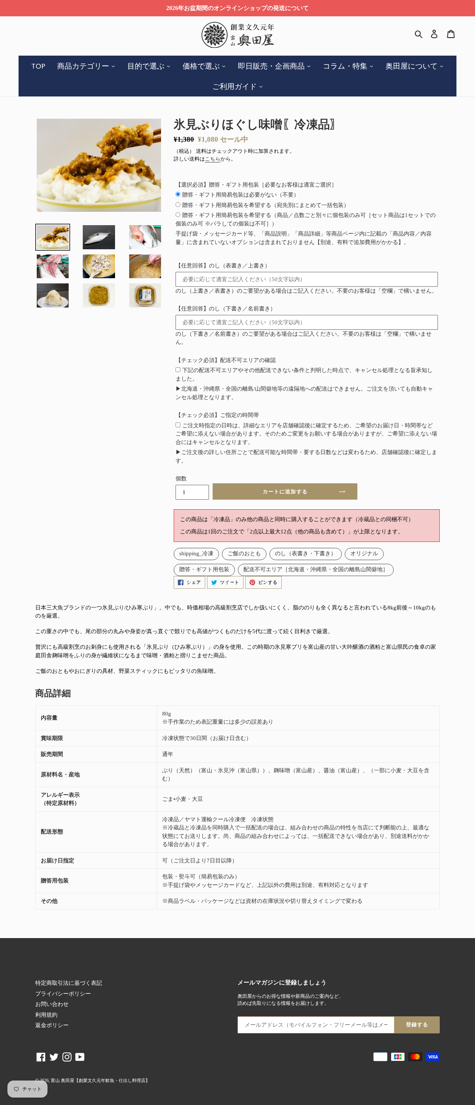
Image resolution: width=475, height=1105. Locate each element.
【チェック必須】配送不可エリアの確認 (226, 360)
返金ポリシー (52, 1025)
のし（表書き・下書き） (305, 553)
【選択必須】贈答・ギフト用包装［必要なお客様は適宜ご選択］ (256, 185)
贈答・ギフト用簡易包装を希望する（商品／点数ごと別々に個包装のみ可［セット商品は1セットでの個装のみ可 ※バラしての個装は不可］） (306, 219)
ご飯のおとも (244, 553)
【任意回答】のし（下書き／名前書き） (226, 309)
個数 (181, 478)
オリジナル (364, 553)
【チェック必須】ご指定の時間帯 (217, 415)
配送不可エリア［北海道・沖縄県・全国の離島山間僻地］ (315, 569)
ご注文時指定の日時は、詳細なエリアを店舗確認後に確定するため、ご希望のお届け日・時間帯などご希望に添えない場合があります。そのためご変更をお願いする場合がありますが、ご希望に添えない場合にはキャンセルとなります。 (306, 433)
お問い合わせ (52, 1004)
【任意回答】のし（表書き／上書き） (223, 266)
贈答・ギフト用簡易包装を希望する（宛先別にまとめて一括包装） (265, 205)
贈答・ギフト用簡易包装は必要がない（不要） (240, 195)
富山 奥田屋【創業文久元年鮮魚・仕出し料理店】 (100, 1080)
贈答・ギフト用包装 (204, 569)
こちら (212, 159)
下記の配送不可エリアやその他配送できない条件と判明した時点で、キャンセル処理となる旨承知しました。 (304, 374)
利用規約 (46, 1015)
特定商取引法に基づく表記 (68, 983)
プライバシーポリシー (63, 994)
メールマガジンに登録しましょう (282, 982)
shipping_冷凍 (196, 553)
